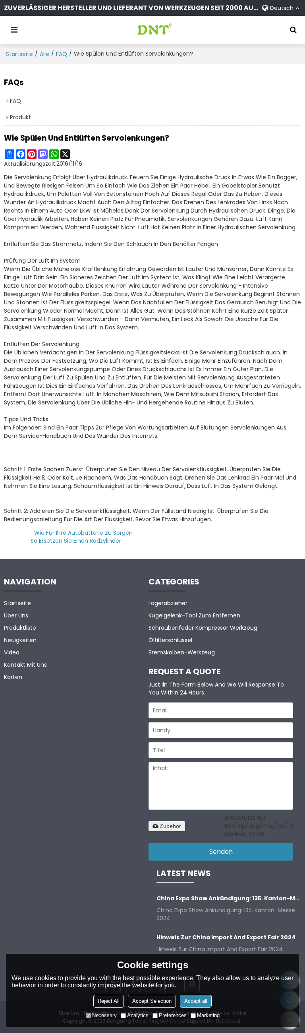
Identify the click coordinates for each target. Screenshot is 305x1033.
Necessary (104, 1015)
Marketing (208, 1015)
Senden (221, 851)
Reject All (109, 1001)
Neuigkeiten (20, 640)
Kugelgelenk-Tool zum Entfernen (194, 615)
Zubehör (170, 826)
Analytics (138, 1015)
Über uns (16, 615)
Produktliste (20, 628)
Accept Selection (152, 1001)
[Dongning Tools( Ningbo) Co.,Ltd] (154, 30)
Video (11, 652)
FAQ (61, 54)
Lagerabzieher (168, 603)
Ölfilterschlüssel (170, 640)
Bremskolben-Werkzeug (182, 652)
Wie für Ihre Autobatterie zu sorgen (83, 533)
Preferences (173, 1015)
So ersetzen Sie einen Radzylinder (76, 541)
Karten (13, 677)
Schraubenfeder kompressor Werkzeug (203, 628)
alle (44, 54)
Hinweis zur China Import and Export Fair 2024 (225, 937)
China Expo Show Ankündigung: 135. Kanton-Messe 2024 (228, 898)
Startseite (19, 54)
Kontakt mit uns (25, 665)
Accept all (195, 1001)
